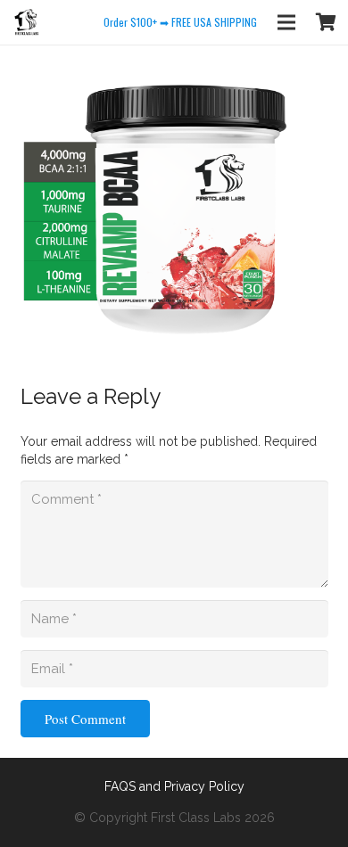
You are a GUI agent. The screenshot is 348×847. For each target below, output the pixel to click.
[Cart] (325, 22)
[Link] (26, 22)
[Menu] (286, 22)
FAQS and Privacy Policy (174, 786)
